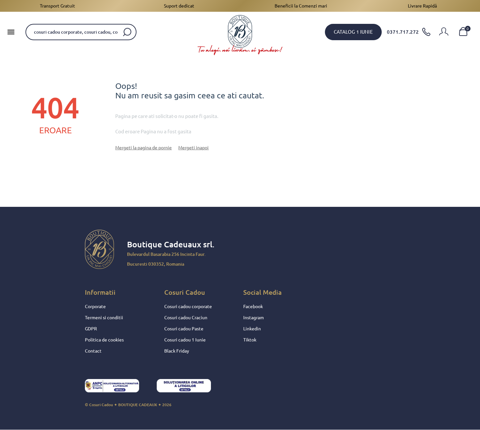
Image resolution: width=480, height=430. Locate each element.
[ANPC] (117, 387)
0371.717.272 (403, 32)
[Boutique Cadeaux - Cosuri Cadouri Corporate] (240, 31)
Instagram (253, 317)
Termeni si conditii (104, 317)
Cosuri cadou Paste (183, 328)
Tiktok (249, 339)
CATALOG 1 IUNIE (353, 32)
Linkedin (252, 328)
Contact (93, 351)
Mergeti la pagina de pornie (143, 147)
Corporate (95, 306)
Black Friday (176, 351)
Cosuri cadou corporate (188, 306)
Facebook (253, 306)
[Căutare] (127, 32)
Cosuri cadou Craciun (185, 317)
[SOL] (189, 387)
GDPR (91, 328)
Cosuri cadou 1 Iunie (185, 339)
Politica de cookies (104, 339)
